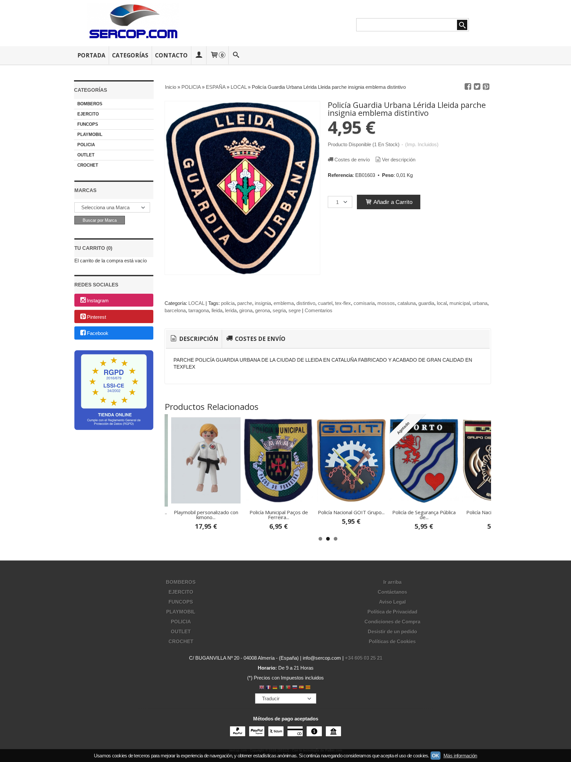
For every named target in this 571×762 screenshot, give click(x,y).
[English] (261, 688)
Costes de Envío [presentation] (260, 339)
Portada (91, 55)
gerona (262, 310)
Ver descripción (398, 159)
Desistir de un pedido (392, 631)
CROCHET (87, 165)
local (442, 303)
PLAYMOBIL (89, 134)
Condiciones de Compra (392, 621)
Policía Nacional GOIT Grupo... (351, 512)
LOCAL (196, 303)
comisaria (364, 303)
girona (245, 310)
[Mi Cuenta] (199, 55)
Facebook (97, 333)
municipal (459, 303)
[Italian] (281, 688)
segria (279, 310)
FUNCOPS (87, 124)
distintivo (305, 303)
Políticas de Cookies (392, 641)
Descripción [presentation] (198, 339)
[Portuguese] (288, 688)
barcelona (175, 310)
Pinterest (96, 317)
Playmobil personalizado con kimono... (206, 514)
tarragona (198, 310)
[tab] (194, 339)
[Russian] (294, 688)
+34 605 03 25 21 (363, 658)
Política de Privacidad (392, 611)
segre (294, 310)
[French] (268, 688)
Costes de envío (352, 159)
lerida (231, 310)
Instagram (98, 300)
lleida (216, 310)
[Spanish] (301, 688)
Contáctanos (392, 592)
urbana (480, 303)
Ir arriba (392, 582)
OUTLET (86, 154)
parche (244, 303)
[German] (275, 688)
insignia (263, 303)
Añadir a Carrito (392, 202)
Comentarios (318, 310)
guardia (426, 303)
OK (435, 755)
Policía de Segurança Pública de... (424, 514)
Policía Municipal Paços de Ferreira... (278, 514)
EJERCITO (88, 114)
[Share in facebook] (468, 87)
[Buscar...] (236, 55)
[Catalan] (308, 688)
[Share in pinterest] (486, 87)
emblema (284, 303)
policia (228, 303)
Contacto (171, 55)
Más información (460, 755)
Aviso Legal (392, 602)
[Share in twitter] (477, 87)
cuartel (325, 303)
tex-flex (343, 303)
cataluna (407, 303)
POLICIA (86, 144)
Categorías (130, 55)
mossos (386, 303)
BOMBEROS (89, 103)
